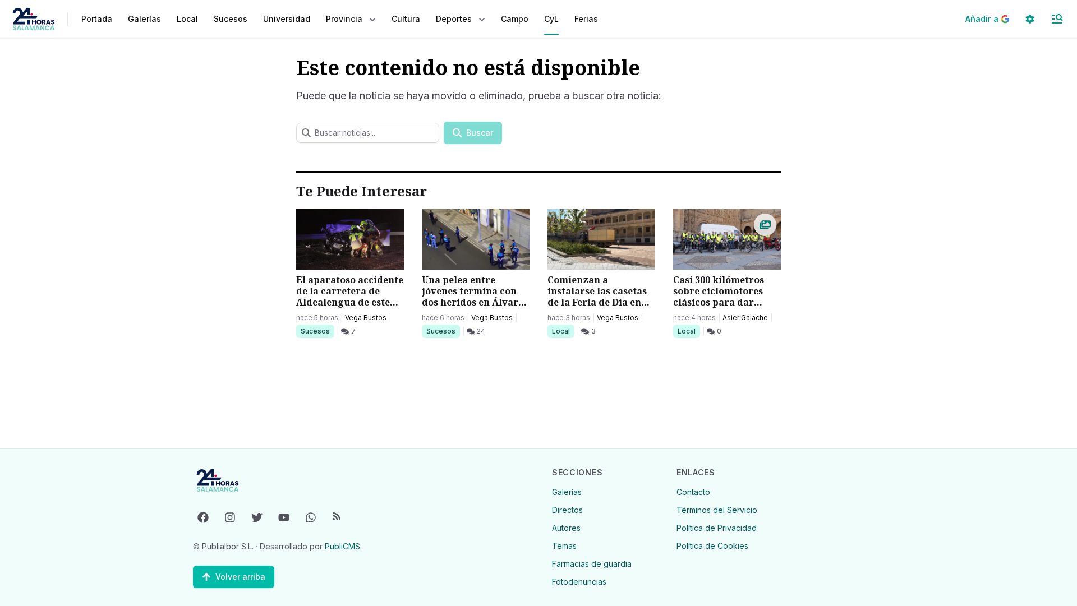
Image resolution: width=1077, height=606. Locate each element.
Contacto (693, 492)
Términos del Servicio (716, 510)
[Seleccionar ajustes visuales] (1030, 19)
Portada (96, 19)
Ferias (586, 19)
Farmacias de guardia (592, 563)
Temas (564, 546)
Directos (567, 510)
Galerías (144, 19)
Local (562, 330)
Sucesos (317, 330)
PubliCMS (342, 546)
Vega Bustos (365, 317)
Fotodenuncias (579, 581)
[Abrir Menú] (1057, 19)
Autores (566, 528)
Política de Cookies (712, 546)
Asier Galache (745, 317)
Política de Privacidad (716, 528)
